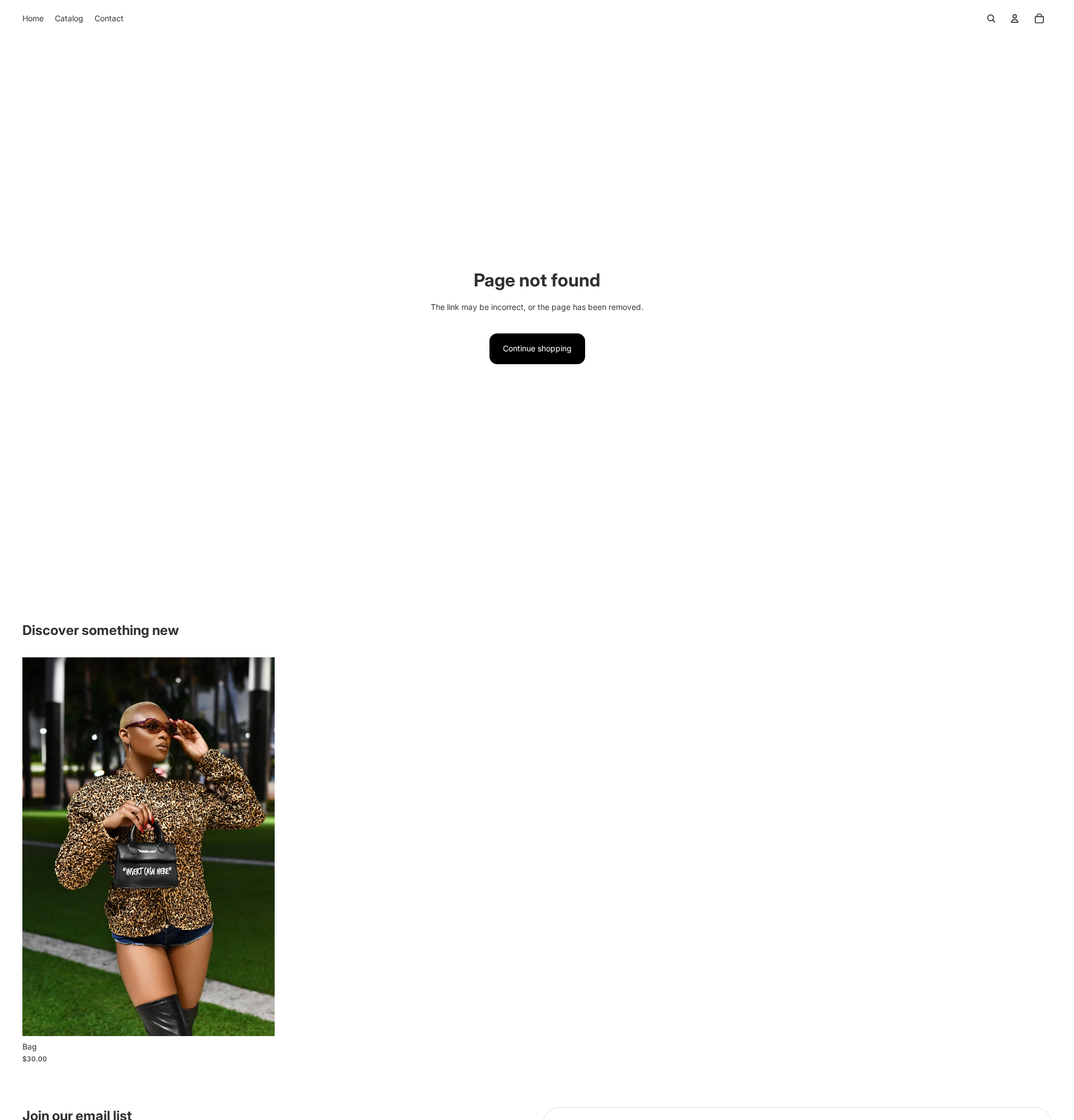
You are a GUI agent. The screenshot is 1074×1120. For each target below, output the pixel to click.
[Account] (1014, 18)
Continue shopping (537, 348)
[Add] (257, 1019)
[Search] (991, 18)
